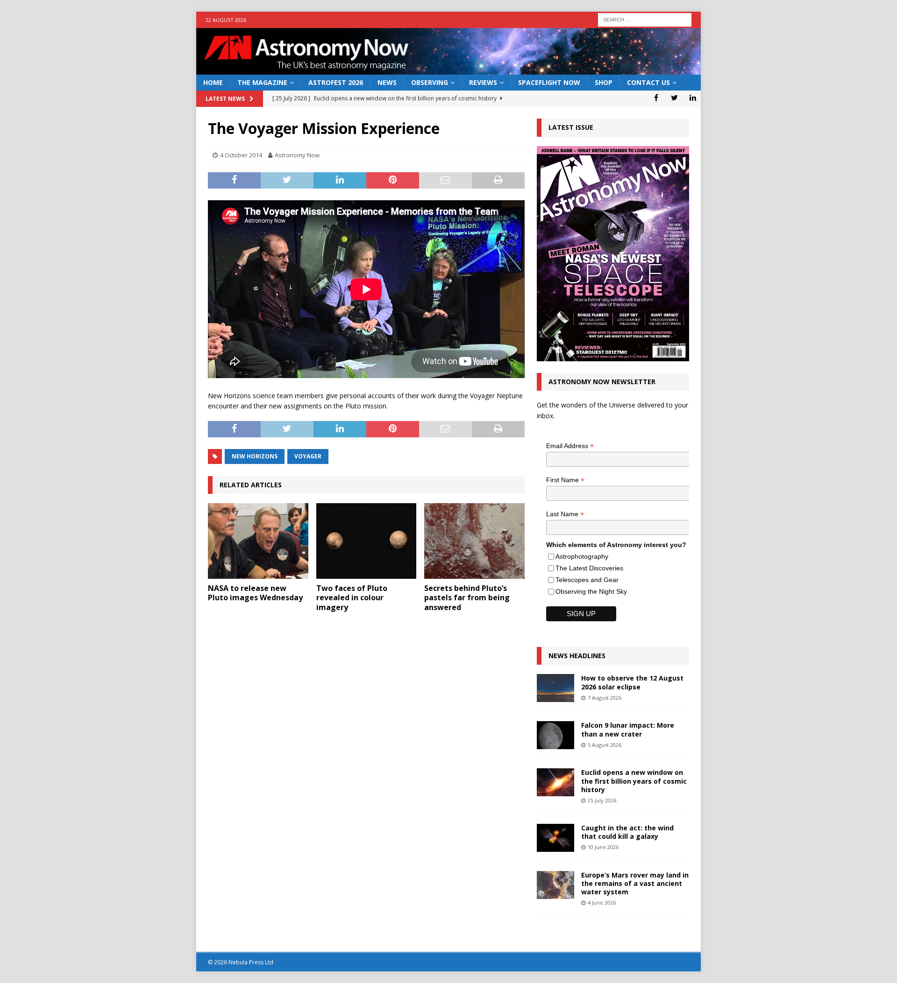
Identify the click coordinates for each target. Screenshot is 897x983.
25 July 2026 (602, 800)
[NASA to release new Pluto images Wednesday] (258, 540)
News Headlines (576, 655)
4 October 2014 (241, 155)
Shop (603, 82)
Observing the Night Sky (591, 591)
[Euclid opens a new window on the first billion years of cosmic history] (555, 782)
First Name (565, 480)
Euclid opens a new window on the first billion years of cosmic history (634, 780)
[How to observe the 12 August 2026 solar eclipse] (555, 688)
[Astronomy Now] (448, 69)
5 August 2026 (604, 744)
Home (213, 82)
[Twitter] (674, 98)
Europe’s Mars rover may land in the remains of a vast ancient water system (635, 883)
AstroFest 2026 (335, 82)
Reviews (483, 82)
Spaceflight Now (549, 82)
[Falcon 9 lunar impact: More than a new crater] (555, 735)
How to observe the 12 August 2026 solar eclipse (632, 682)
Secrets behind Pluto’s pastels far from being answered (467, 598)
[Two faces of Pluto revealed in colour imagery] (366, 540)
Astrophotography (581, 556)
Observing (429, 82)
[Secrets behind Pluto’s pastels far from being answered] (474, 540)
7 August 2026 (604, 697)
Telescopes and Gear (587, 579)
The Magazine (262, 82)
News (387, 82)
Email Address (570, 446)
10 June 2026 (603, 846)
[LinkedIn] (692, 98)
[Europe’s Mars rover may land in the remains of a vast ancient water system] (555, 885)
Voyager (307, 456)
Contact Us (648, 82)
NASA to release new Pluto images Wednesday (255, 593)
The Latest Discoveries (589, 568)
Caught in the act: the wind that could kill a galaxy (627, 832)
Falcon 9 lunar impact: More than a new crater (627, 729)
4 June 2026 (602, 902)
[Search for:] (644, 18)
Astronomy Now (297, 155)
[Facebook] (656, 98)
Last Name (565, 514)
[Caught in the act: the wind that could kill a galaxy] (555, 838)
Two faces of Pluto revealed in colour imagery (351, 598)
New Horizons (255, 456)
